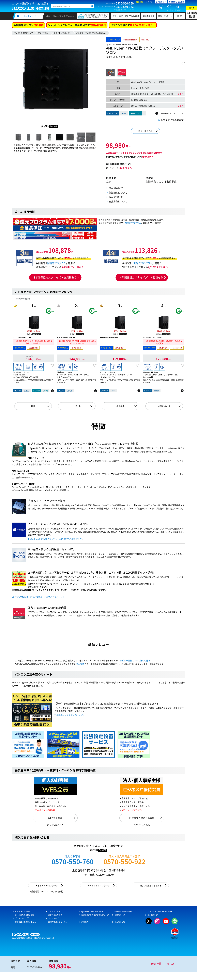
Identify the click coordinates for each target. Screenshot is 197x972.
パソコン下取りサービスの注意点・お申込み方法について (38, 597)
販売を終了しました (163, 964)
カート (161, 10)
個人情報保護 (120, 922)
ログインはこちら (55, 825)
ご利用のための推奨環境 (24, 915)
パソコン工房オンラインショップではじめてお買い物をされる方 (96, 16)
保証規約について (118, 192)
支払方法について (118, 201)
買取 (180, 16)
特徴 (33, 406)
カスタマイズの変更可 (172, 120)
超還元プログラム (133, 223)
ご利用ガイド (161, 2)
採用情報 (151, 915)
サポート (77, 406)
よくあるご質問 (54, 911)
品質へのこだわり (55, 915)
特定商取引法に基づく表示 (25, 922)
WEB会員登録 (55, 818)
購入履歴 (80, 663)
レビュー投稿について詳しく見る (135, 660)
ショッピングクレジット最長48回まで (77, 25)
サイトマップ (53, 918)
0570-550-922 (124, 861)
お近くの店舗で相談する (150, 885)
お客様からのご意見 (176, 2)
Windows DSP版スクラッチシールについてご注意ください (56, 538)
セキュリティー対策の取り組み (160, 911)
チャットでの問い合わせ (46, 885)
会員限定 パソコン (28, 25)
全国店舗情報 (148, 16)
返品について (116, 197)
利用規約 (84, 922)
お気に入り (169, 10)
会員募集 (120, 406)
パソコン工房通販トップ (23, 33)
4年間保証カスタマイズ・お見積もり (141, 277)
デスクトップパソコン (62, 33)
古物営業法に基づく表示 (57, 922)
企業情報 (118, 915)
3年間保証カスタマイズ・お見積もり (55, 277)
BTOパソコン (43, 33)
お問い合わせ (164, 406)
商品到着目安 (116, 188)
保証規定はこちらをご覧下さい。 (70, 714)
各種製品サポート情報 (123, 911)
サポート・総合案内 (23, 911)
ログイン (149, 2)
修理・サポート (165, 16)
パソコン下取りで (132, 25)
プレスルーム (20, 918)
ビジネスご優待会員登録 (141, 818)
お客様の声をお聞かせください (93, 915)
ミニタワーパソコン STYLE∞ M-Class (91, 33)
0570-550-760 (72, 861)
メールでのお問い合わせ (98, 885)
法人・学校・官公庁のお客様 (126, 16)
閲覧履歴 (178, 10)
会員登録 (139, 2)
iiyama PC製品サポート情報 (92, 911)
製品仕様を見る (145, 130)
